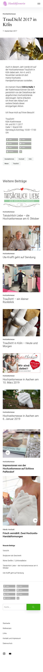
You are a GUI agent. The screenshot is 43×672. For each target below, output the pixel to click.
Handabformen (9, 159)
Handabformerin (16, 3)
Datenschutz (7, 643)
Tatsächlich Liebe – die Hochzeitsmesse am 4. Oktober (21, 217)
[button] (12, 139)
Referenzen (7, 628)
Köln (30, 159)
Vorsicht (6, 551)
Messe (6, 163)
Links (5, 633)
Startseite (6, 623)
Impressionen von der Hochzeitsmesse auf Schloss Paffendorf (18, 468)
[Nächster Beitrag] (21, 501)
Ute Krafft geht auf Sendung (19, 257)
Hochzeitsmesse (9, 14)
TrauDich (16, 163)
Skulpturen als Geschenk (12, 556)
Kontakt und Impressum (12, 638)
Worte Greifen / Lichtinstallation (14, 561)
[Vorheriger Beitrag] (21, 444)
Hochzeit (21, 159)
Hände (5, 529)
